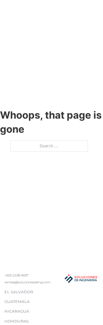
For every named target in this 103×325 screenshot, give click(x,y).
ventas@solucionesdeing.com (27, 282)
